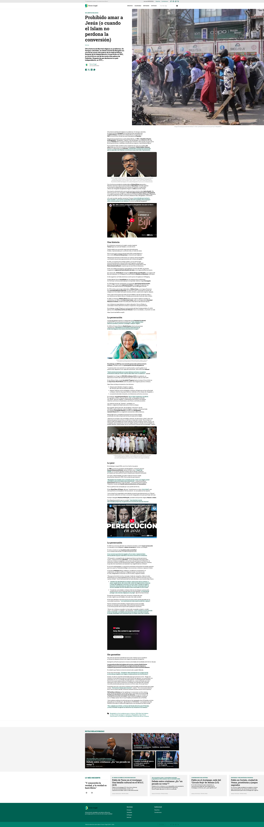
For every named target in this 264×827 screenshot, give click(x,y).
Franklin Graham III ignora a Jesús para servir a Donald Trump (144, 763)
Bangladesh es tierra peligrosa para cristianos (122, 713)
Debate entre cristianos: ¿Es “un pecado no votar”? (108, 763)
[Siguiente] (91, 792)
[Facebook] (171, 1)
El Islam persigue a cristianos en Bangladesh (127, 715)
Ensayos (130, 5)
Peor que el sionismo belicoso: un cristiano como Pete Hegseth (167, 763)
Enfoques (146, 5)
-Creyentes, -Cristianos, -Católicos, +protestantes (152, 747)
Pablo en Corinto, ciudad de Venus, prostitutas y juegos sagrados (244, 782)
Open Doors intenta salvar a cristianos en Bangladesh (128, 715)
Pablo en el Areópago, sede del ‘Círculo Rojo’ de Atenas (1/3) (206, 781)
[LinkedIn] (92, 70)
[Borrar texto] (177, 5)
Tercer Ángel (93, 64)
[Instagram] (173, 1)
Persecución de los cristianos (141, 716)
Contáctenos (164, 1)
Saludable (138, 5)
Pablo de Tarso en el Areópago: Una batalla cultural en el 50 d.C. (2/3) (128, 782)
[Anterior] (86, 792)
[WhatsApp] (94, 70)
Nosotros (158, 1)
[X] (178, 1)
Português (161, 824)
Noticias (154, 5)
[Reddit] (176, 1)
